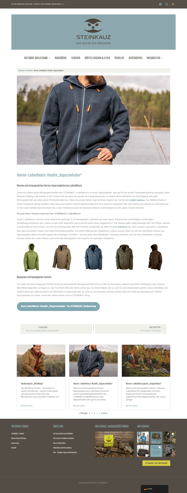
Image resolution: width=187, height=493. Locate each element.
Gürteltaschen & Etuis (97, 58)
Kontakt (13, 447)
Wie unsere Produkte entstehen (63, 438)
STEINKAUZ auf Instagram (156, 463)
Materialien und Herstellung (62, 447)
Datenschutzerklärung (18, 438)
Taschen (75, 58)
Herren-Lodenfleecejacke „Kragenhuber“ (144, 384)
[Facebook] (160, 4)
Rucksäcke (61, 58)
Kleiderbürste (122, 227)
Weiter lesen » (27, 406)
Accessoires (135, 58)
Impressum (15, 443)
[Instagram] (166, 4)
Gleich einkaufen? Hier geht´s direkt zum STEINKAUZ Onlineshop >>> (37, 4)
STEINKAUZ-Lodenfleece (137, 200)
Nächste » (105, 413)
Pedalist (119, 58)
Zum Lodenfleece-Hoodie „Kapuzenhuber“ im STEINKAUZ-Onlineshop (58, 306)
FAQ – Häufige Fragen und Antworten (65, 452)
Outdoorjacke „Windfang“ (32, 384)
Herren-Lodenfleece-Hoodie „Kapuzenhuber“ (93, 384)
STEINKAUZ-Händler (17, 433)
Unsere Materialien (59, 443)
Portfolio (29, 70)
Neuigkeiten (153, 58)
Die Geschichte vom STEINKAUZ (63, 433)
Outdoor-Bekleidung (36, 58)
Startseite (21, 70)
